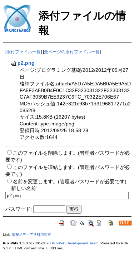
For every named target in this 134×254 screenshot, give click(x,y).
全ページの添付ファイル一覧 (72, 52)
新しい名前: (24, 188)
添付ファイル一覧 (23, 52)
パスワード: (18, 209)
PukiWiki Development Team (75, 243)
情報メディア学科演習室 (31, 234)
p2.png (26, 63)
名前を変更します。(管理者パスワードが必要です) (69, 181)
